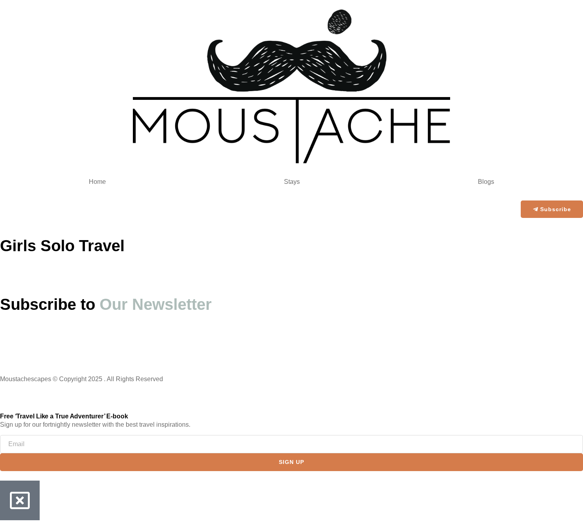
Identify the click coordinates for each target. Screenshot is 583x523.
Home (97, 181)
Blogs (486, 181)
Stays (292, 181)
